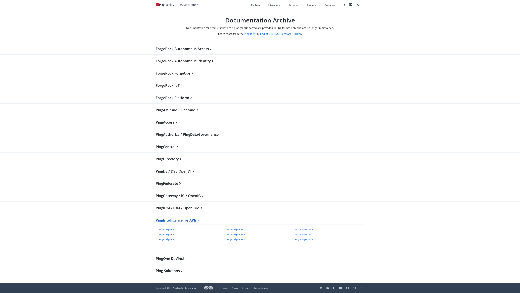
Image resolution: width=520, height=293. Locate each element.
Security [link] (245, 288)
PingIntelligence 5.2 (168, 229)
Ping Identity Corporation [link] (184, 288)
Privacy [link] (235, 288)
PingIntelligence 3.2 (304, 239)
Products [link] (257, 5)
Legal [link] (225, 288)
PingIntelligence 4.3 (236, 234)
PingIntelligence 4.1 (304, 229)
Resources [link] (331, 5)
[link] (165, 4)
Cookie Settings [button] (261, 288)
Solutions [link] (313, 5)
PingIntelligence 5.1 (168, 234)
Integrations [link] (275, 5)
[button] (359, 5)
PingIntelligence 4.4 (236, 229)
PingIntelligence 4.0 (304, 234)
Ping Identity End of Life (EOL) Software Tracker (272, 33)
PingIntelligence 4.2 (236, 239)
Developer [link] (295, 5)
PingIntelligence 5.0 (168, 239)
